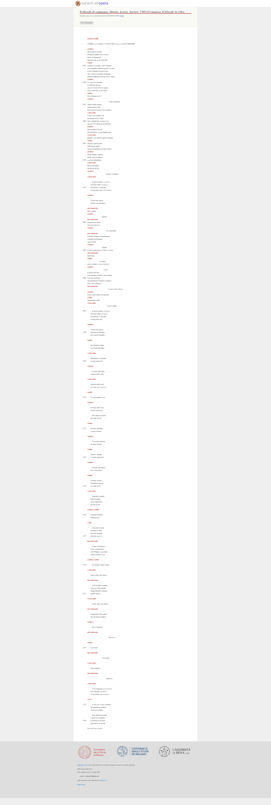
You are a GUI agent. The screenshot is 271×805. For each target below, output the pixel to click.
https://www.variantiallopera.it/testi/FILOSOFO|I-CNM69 (102, 16)
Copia (122, 16)
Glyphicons (103, 780)
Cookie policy (81, 784)
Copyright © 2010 (82, 765)
